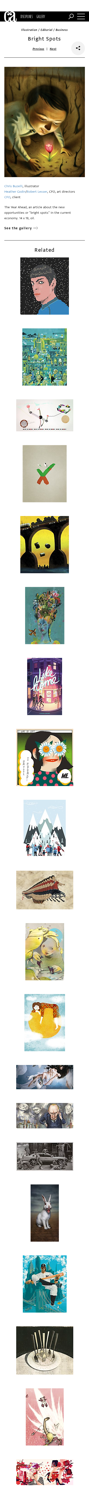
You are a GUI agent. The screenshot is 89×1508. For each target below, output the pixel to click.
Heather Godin (15, 191)
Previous (38, 49)
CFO (7, 197)
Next (53, 49)
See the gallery (18, 228)
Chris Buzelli (13, 186)
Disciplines (27, 16)
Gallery (41, 16)
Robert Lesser (37, 191)
